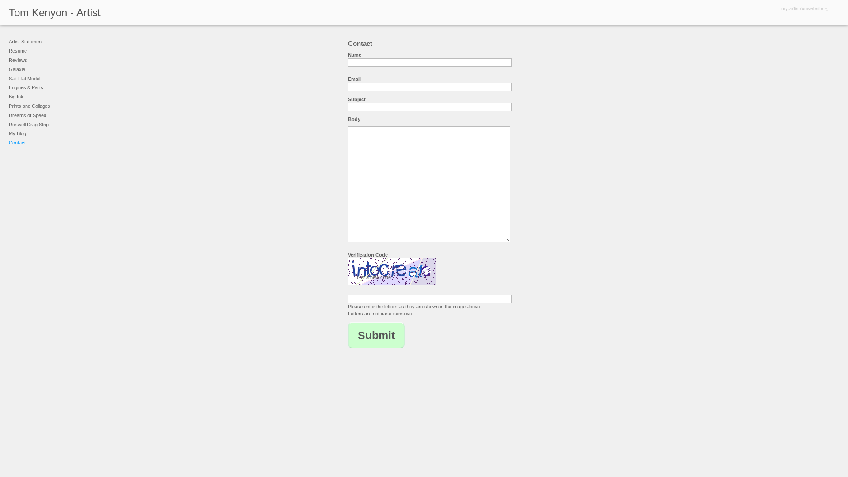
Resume (18, 50)
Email (354, 79)
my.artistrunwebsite (802, 7)
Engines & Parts (26, 87)
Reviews (18, 60)
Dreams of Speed (27, 115)
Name (354, 54)
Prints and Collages (29, 106)
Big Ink (16, 96)
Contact (17, 142)
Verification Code (368, 254)
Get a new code (374, 277)
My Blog (17, 133)
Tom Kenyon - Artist (55, 13)
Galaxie (17, 69)
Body (354, 119)
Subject (357, 99)
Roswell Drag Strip (29, 124)
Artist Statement (26, 41)
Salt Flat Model (24, 78)
